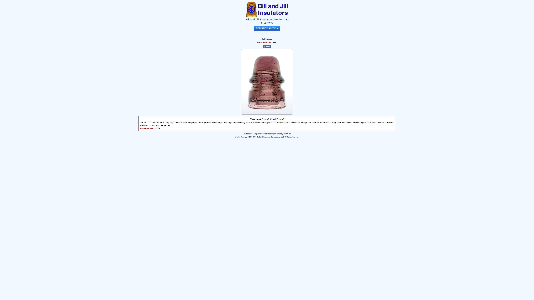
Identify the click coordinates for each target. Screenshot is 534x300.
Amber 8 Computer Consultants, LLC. (270, 137)
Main (259, 119)
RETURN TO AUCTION (267, 28)
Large (265, 119)
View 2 (273, 119)
